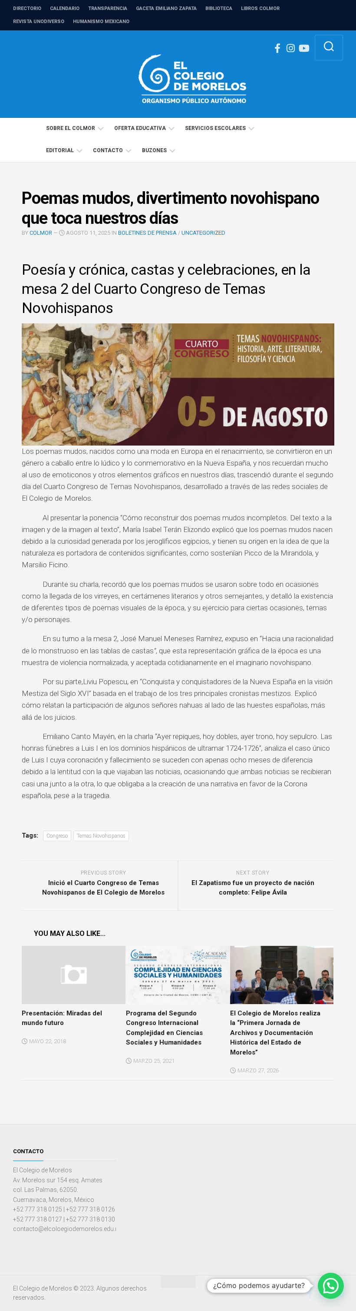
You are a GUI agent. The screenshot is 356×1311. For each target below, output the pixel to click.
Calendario (64, 8)
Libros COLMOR (260, 8)
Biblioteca (218, 8)
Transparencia (107, 8)
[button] (331, 1286)
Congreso (57, 836)
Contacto (108, 150)
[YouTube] (303, 48)
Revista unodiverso (38, 21)
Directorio (27, 8)
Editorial (60, 150)
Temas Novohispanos (101, 836)
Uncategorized (203, 233)
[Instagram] (290, 48)
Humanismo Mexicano (101, 21)
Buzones (154, 150)
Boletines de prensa (147, 233)
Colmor (41, 233)
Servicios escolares (215, 128)
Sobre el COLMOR (70, 128)
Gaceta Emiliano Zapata (166, 8)
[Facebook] (277, 48)
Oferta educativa (140, 128)
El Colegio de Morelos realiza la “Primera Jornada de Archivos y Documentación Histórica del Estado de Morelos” (275, 1032)
